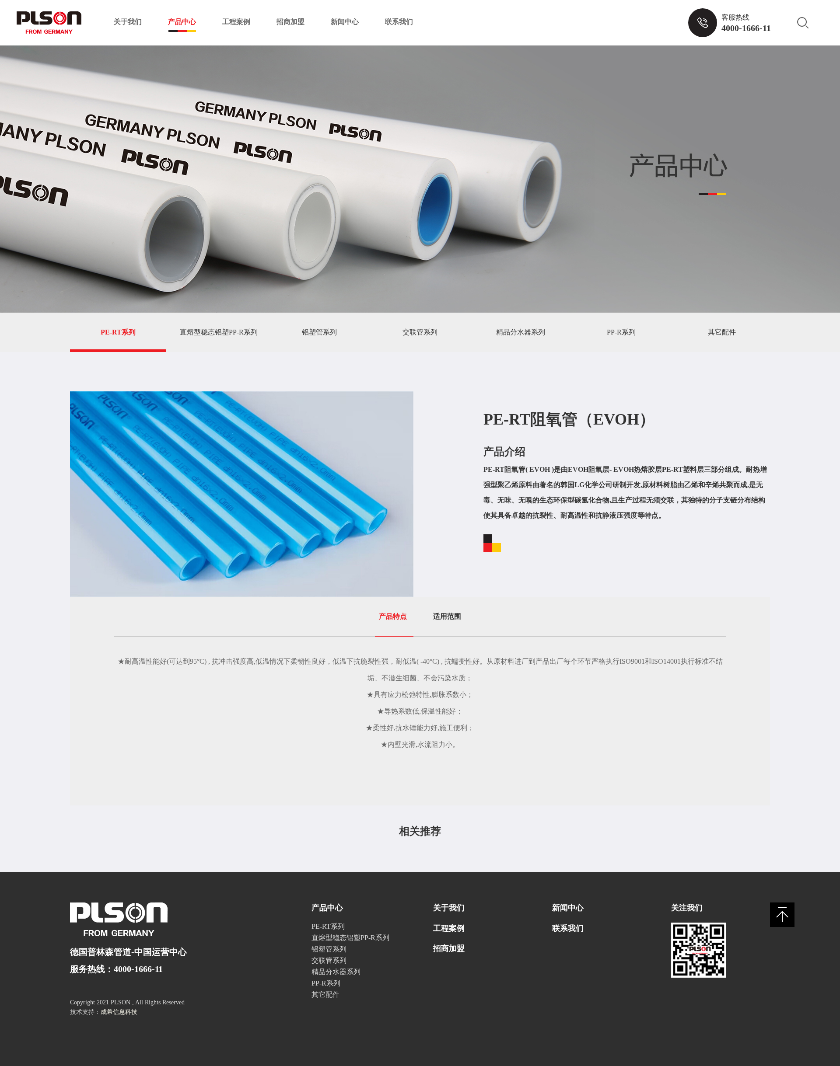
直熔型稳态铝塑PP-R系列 (219, 332)
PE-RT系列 (118, 332)
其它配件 (722, 332)
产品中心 (182, 21)
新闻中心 (345, 21)
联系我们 (399, 21)
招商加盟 (290, 21)
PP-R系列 (621, 332)
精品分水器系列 (520, 332)
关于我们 (128, 21)
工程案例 (236, 21)
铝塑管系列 (319, 332)
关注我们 (687, 907)
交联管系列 (420, 332)
